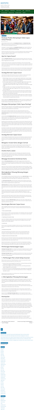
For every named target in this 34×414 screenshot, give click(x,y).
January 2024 (3, 390)
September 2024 (3, 378)
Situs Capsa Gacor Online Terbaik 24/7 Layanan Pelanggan (8, 322)
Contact (24, 12)
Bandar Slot (7, 10)
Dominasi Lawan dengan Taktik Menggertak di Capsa (24, 322)
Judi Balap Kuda (11, 12)
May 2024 (2, 384)
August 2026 (2, 348)
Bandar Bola (12, 10)
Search (2, 329)
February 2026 (3, 357)
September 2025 (3, 364)
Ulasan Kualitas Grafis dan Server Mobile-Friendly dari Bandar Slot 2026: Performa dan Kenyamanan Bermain (17, 337)
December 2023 (3, 391)
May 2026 (2, 352)
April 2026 (2, 354)
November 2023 (3, 393)
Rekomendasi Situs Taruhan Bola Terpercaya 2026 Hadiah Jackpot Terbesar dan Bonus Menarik (15, 334)
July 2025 (2, 367)
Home (2, 10)
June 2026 (2, 351)
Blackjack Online (18, 12)
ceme (23, 10)
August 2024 (2, 380)
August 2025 (2, 365)
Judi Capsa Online (4, 12)
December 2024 (3, 374)
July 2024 (2, 381)
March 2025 (2, 370)
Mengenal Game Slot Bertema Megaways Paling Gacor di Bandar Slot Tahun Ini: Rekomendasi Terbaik (16, 338)
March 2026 (2, 355)
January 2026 (3, 358)
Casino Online (18, 10)
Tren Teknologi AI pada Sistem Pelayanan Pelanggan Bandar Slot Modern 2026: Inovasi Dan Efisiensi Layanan (17, 340)
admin (7, 41)
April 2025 (2, 368)
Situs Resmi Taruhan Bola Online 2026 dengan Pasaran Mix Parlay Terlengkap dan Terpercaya (15, 335)
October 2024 (3, 377)
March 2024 (2, 387)
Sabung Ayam (28, 10)
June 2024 (2, 383)
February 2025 (3, 371)
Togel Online (2, 409)
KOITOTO (4, 3)
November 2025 (3, 361)
